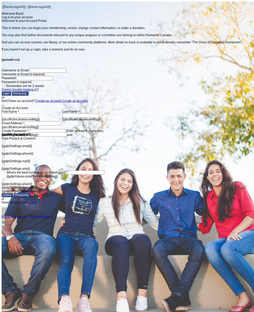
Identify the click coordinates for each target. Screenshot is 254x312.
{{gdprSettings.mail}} (16, 161)
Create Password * (15, 131)
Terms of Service (41, 216)
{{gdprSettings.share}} (17, 184)
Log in (32, 202)
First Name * (10, 111)
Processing (20, 93)
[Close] (3, 105)
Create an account (48, 101)
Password (9, 78)
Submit (7, 195)
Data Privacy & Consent (18, 138)
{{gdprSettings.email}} (17, 146)
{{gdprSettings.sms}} (16, 168)
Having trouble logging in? (20, 89)
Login (6, 93)
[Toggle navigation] (3, 4)
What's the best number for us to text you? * (37, 172)
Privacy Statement (14, 216)
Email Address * (13, 123)
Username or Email (15, 70)
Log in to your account (17, 17)
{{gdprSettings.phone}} (17, 153)
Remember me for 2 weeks (25, 86)
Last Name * (71, 111)
